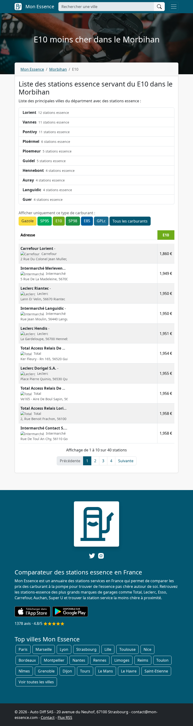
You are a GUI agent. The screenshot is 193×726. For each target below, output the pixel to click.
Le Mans (105, 671)
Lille (108, 649)
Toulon (162, 660)
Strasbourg (86, 649)
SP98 (72, 220)
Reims (142, 660)
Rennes (99, 660)
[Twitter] (92, 555)
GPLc (101, 220)
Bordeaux (27, 660)
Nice (147, 649)
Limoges (121, 660)
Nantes (78, 660)
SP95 (44, 220)
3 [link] (103, 460)
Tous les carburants (130, 221)
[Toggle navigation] (173, 6)
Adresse (27, 235)
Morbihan (58, 69)
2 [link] (95, 460)
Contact (48, 717)
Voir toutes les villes (36, 682)
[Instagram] (101, 555)
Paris (23, 649)
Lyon (64, 649)
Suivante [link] (125, 460)
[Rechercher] (159, 6)
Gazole (27, 220)
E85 (87, 220)
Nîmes (24, 671)
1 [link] (87, 460)
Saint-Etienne (156, 671)
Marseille (44, 649)
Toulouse (127, 649)
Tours (85, 671)
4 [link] (111, 460)
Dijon (67, 671)
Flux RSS (65, 717)
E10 (59, 220)
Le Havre (129, 671)
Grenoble (46, 671)
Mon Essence (32, 69)
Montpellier (54, 660)
